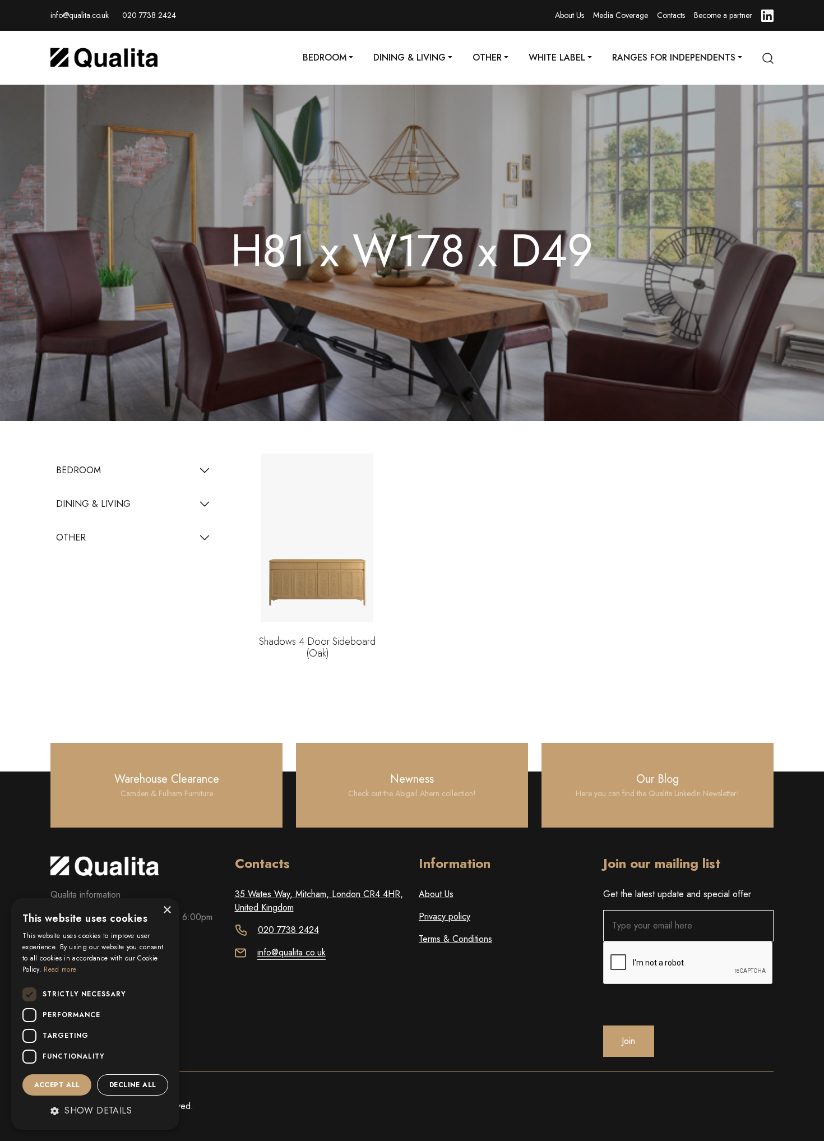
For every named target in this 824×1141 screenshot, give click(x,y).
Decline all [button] (132, 1085)
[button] (95, 1111)
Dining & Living (409, 57)
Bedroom (324, 57)
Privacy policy (444, 916)
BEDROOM (78, 470)
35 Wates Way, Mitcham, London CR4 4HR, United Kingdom (319, 901)
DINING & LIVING (93, 503)
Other (487, 57)
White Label (557, 57)
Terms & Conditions (455, 938)
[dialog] (95, 1014)
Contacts (671, 15)
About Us (569, 15)
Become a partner (723, 15)
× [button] (167, 910)
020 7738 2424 (149, 15)
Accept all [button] (57, 1085)
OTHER (71, 537)
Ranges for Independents (673, 57)
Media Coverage (620, 15)
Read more (60, 969)
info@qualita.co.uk (79, 15)
